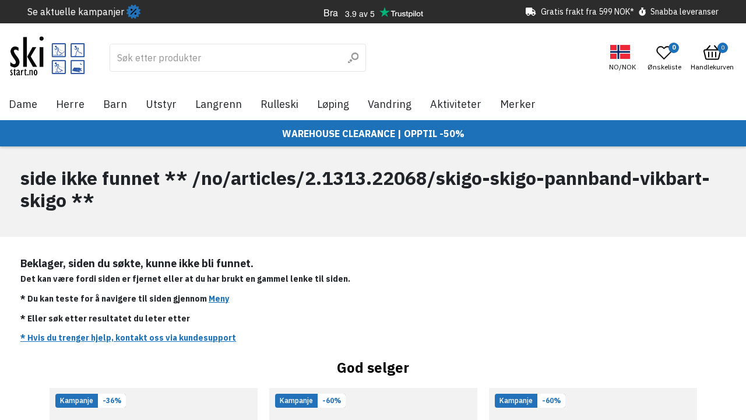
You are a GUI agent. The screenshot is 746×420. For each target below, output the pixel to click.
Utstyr (161, 104)
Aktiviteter (455, 104)
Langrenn (218, 104)
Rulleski (279, 104)
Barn (115, 104)
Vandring (389, 104)
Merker (518, 104)
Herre (70, 104)
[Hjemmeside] (47, 56)
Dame (23, 104)
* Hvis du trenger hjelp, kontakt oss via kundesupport (128, 337)
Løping (333, 104)
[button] (624, 58)
